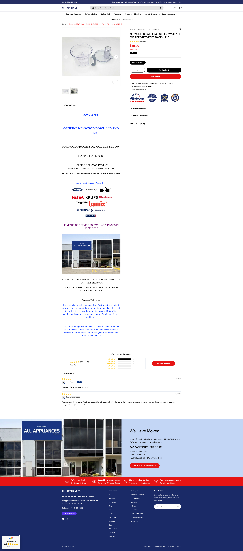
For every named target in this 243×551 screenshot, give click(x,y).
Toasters (117, 14)
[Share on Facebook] (140, 123)
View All (112, 536)
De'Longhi (112, 502)
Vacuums (114, 19)
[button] (180, 8)
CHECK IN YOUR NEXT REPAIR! (145, 465)
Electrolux (112, 517)
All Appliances (70, 546)
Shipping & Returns (159, 546)
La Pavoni (112, 533)
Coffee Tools (105, 14)
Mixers (127, 14)
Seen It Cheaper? (137, 62)
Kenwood (132, 29)
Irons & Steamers (151, 14)
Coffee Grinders (91, 14)
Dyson (111, 514)
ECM (110, 495)
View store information (139, 89)
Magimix (112, 521)
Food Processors (168, 14)
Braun (111, 510)
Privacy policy (147, 546)
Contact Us (126, 19)
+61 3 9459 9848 (76, 508)
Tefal (110, 506)
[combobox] (127, 8)
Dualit (111, 525)
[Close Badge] (19, 536)
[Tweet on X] (137, 123)
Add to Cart (164, 70)
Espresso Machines (73, 14)
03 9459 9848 (69, 2)
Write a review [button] (163, 363)
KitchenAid (113, 529)
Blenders (137, 14)
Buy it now (155, 76)
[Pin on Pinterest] (144, 123)
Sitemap (179, 546)
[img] (66, 379)
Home (64, 24)
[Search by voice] (160, 8)
